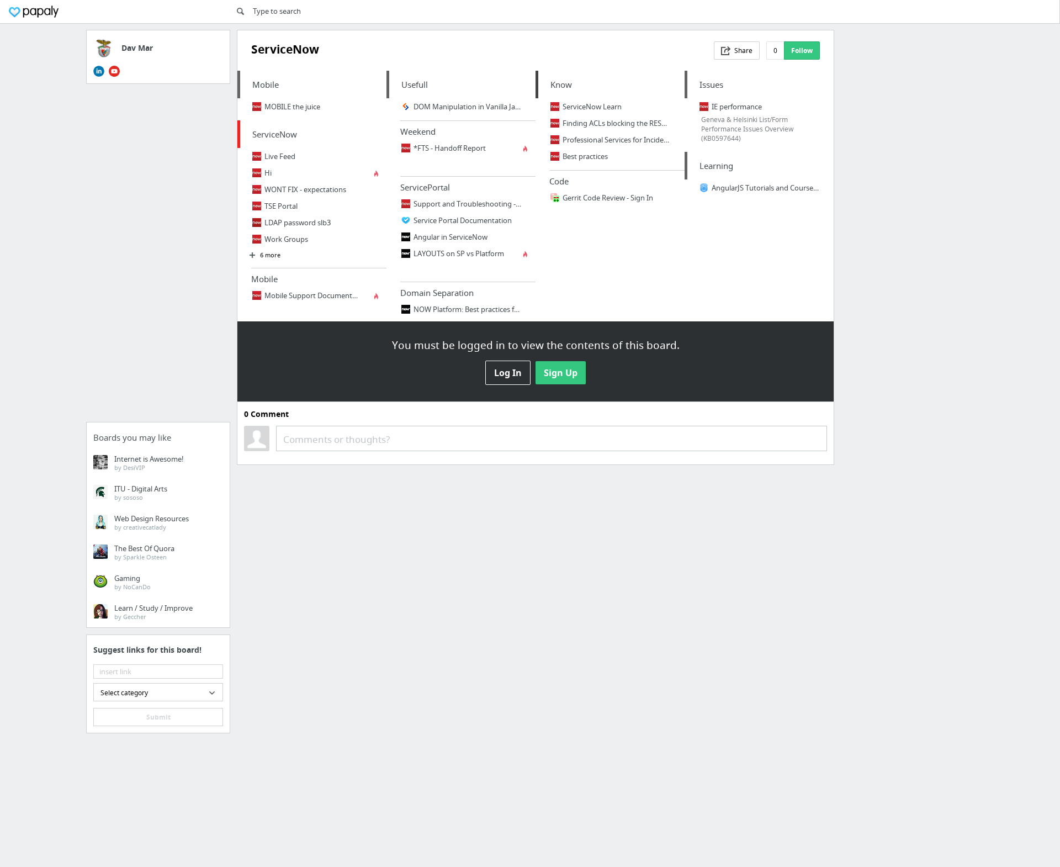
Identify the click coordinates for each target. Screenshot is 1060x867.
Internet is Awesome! (149, 463)
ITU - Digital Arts (140, 492)
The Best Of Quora (144, 552)
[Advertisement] (158, 256)
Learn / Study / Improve (153, 612)
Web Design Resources (151, 522)
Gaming (132, 582)
